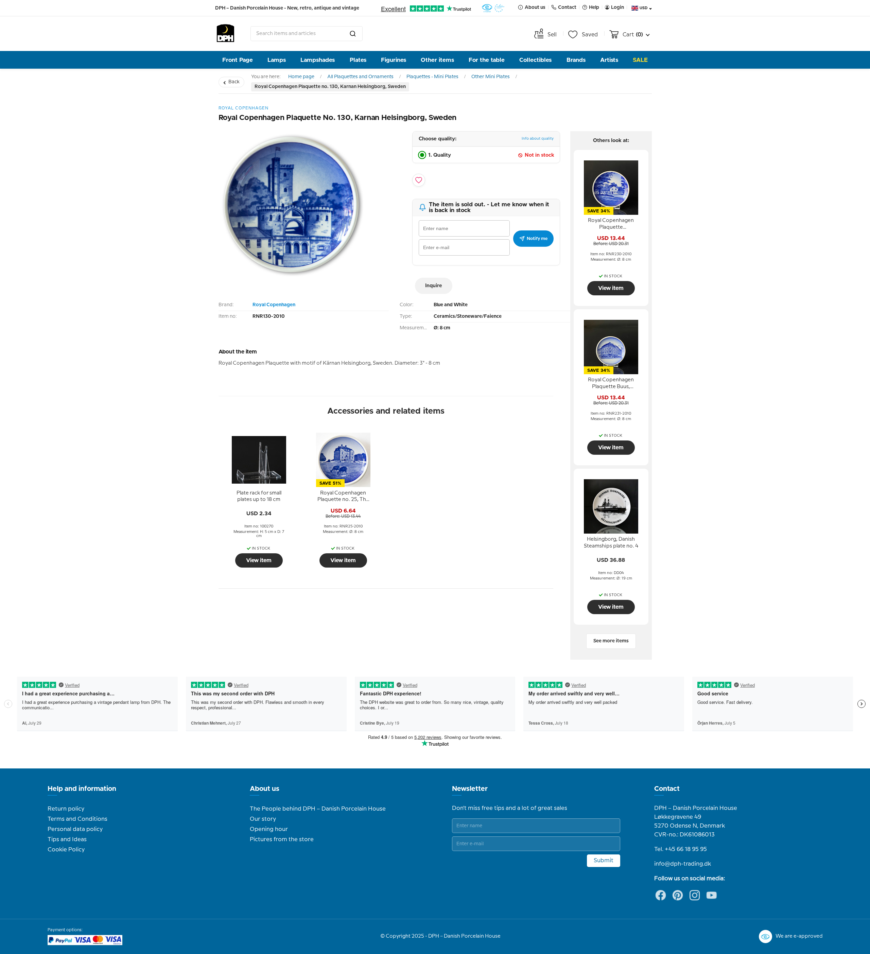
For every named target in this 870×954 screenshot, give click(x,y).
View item (259, 560)
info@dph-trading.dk (682, 864)
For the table (487, 60)
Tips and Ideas (67, 839)
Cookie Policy (66, 849)
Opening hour (269, 829)
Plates (358, 60)
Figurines (393, 60)
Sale (640, 60)
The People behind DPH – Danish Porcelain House (318, 809)
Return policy (66, 809)
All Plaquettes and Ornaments (360, 76)
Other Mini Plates (490, 76)
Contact (667, 788)
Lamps (276, 60)
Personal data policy (75, 829)
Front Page (237, 60)
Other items (437, 60)
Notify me (537, 239)
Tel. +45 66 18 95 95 (680, 849)
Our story (263, 819)
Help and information (82, 788)
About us (264, 788)
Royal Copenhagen (274, 304)
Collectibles (535, 60)
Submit (603, 860)
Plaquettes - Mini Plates (432, 76)
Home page (301, 76)
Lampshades (317, 60)
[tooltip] (259, 496)
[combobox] (306, 33)
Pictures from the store (282, 839)
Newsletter (470, 788)
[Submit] (352, 33)
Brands (576, 60)
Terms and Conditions (77, 819)
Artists (609, 60)
